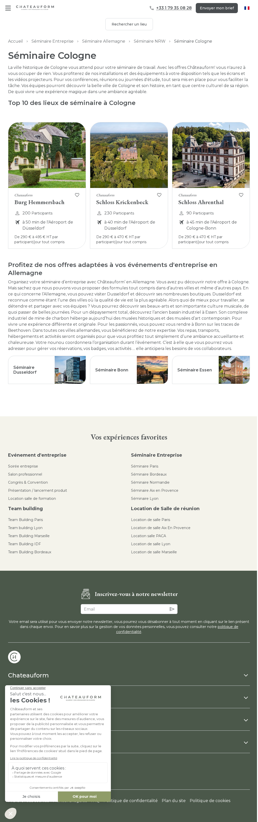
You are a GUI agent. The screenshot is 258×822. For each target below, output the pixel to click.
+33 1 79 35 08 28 (174, 8)
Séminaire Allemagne (103, 41)
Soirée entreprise (23, 466)
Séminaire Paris (144, 466)
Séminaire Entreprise (52, 41)
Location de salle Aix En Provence (160, 528)
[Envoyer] (172, 609)
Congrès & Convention (28, 482)
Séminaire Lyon (144, 498)
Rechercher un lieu (129, 24)
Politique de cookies (210, 800)
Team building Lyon (25, 528)
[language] (247, 8)
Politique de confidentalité (131, 800)
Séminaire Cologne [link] (193, 41)
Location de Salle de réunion (165, 508)
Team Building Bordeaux (29, 552)
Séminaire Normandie (150, 482)
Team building (25, 508)
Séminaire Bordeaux (149, 474)
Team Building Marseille (29, 536)
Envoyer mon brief (217, 8)
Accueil (15, 41)
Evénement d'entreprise (37, 455)
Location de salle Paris (150, 519)
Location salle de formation (32, 498)
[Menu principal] (8, 8)
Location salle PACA (148, 536)
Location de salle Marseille (154, 552)
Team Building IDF (24, 544)
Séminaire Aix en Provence (154, 490)
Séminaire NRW (150, 41)
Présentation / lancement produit (37, 490)
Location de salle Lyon (150, 544)
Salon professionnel (25, 474)
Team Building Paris (25, 519)
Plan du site (174, 800)
